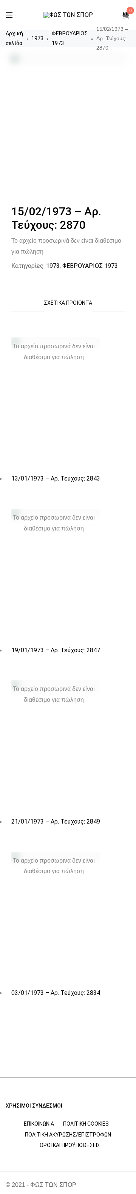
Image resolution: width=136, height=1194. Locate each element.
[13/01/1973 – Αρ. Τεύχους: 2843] (55, 403)
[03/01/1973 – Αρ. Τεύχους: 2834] (55, 918)
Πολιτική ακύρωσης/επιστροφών (68, 1135)
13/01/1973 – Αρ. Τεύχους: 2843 (55, 478)
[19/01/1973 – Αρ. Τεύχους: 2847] (55, 575)
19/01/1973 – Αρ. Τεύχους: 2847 (55, 650)
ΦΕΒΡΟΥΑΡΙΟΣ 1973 (70, 38)
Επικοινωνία (39, 1124)
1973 (37, 38)
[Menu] (9, 15)
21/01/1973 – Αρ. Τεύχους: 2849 (55, 821)
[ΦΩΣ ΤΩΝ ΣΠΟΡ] (68, 15)
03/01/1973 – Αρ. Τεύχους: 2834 (55, 992)
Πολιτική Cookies (86, 1124)
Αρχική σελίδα (14, 38)
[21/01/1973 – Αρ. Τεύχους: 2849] (55, 746)
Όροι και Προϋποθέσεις (70, 1145)
